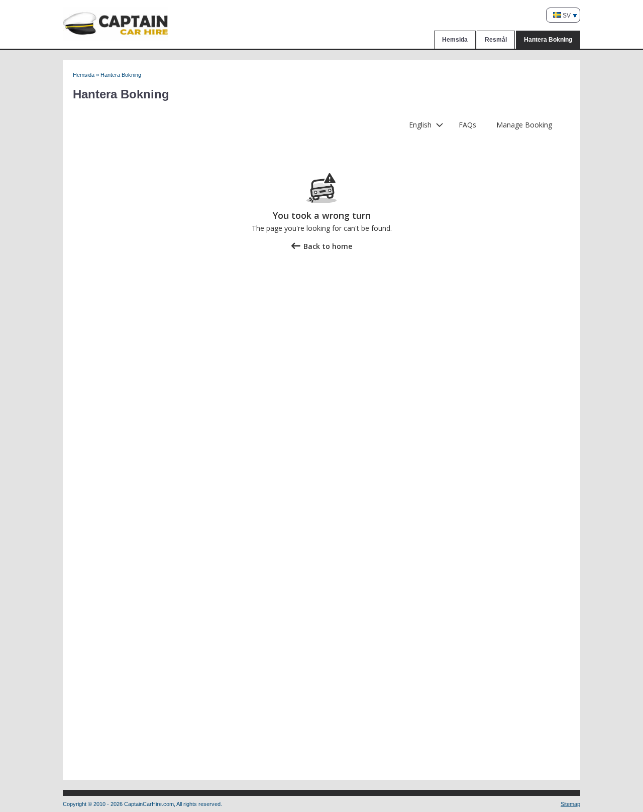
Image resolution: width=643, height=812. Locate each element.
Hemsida (455, 39)
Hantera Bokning (548, 39)
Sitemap (570, 804)
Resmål (496, 39)
